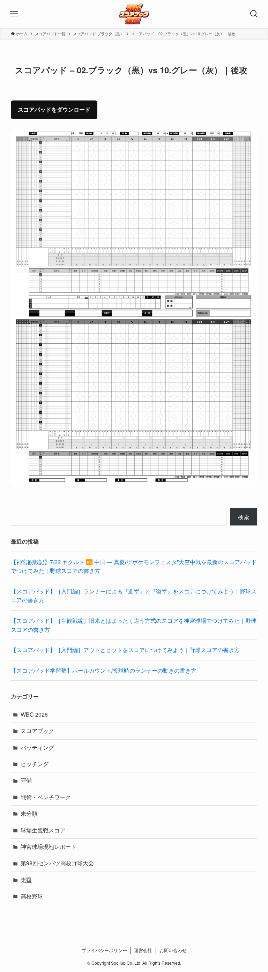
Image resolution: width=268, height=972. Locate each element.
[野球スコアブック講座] (134, 14)
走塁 (26, 880)
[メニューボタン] (14, 14)
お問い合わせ (173, 950)
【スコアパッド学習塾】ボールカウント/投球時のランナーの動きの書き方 (103, 670)
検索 (243, 517)
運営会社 (143, 950)
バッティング (37, 747)
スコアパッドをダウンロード (54, 109)
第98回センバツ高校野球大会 (57, 863)
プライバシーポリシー (104, 950)
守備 (26, 780)
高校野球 (32, 896)
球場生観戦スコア (43, 830)
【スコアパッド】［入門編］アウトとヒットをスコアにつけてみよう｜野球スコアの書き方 (125, 650)
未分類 (29, 813)
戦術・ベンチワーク (46, 797)
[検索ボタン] (254, 14)
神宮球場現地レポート (48, 847)
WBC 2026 (34, 714)
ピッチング (35, 764)
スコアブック (37, 731)
